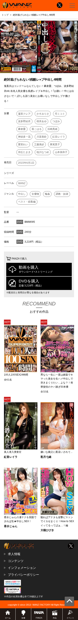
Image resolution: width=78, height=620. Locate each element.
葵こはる (37, 129)
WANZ (21, 183)
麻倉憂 (22, 129)
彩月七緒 (46, 457)
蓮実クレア (24, 113)
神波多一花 (24, 136)
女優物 (35, 193)
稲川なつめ (43, 152)
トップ (5, 15)
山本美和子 (61, 152)
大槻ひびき (47, 530)
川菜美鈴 (42, 136)
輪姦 (47, 193)
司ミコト (60, 113)
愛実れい (23, 144)
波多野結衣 (24, 121)
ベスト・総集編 (27, 201)
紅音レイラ (58, 136)
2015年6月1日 (26, 162)
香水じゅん (10, 526)
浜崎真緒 (52, 129)
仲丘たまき (24, 152)
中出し (22, 193)
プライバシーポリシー (23, 574)
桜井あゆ (42, 121)
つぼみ (56, 121)
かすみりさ (43, 113)
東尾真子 (55, 144)
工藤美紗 (39, 144)
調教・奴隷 (62, 193)
